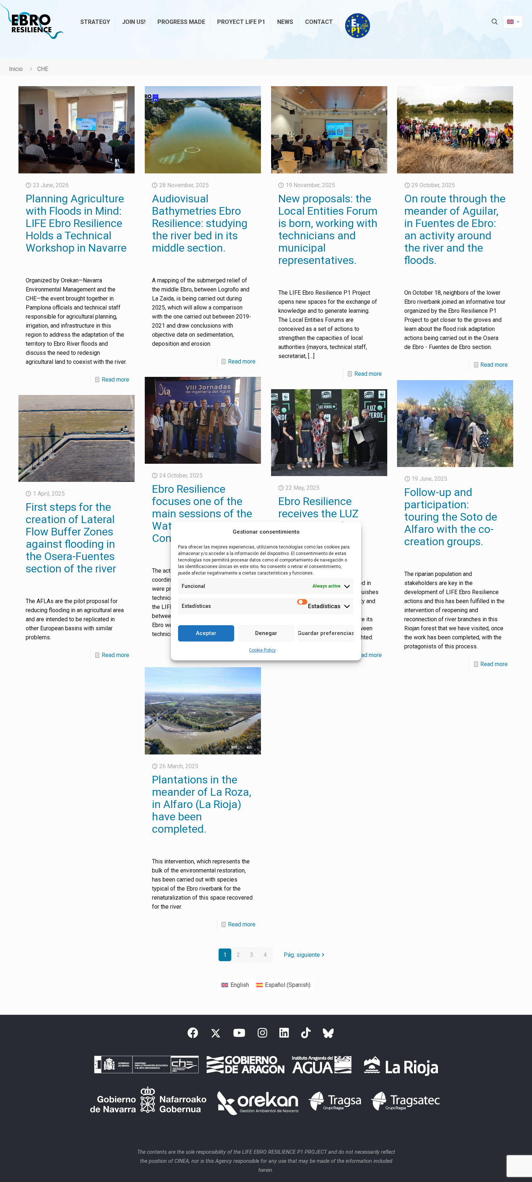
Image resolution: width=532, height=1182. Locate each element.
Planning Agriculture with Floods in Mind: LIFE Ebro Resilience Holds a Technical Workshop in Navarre (76, 223)
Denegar (266, 633)
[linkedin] (284, 1035)
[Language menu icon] (513, 21)
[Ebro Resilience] (32, 21)
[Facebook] (192, 1035)
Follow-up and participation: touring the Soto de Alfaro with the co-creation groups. (450, 517)
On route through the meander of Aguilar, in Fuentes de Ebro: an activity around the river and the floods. (455, 229)
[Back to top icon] (497, 1167)
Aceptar (206, 633)
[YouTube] (239, 1035)
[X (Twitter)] (216, 1035)
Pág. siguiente (302, 954)
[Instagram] (262, 1035)
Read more (115, 379)
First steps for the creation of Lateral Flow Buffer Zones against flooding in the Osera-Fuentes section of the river (71, 538)
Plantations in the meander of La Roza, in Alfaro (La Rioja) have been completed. (201, 804)
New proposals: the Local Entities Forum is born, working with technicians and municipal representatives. (327, 229)
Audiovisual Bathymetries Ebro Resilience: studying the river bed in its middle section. (200, 223)
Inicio (16, 69)
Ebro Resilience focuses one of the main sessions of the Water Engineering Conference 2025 (202, 513)
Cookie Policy (262, 650)
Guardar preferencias (326, 633)
